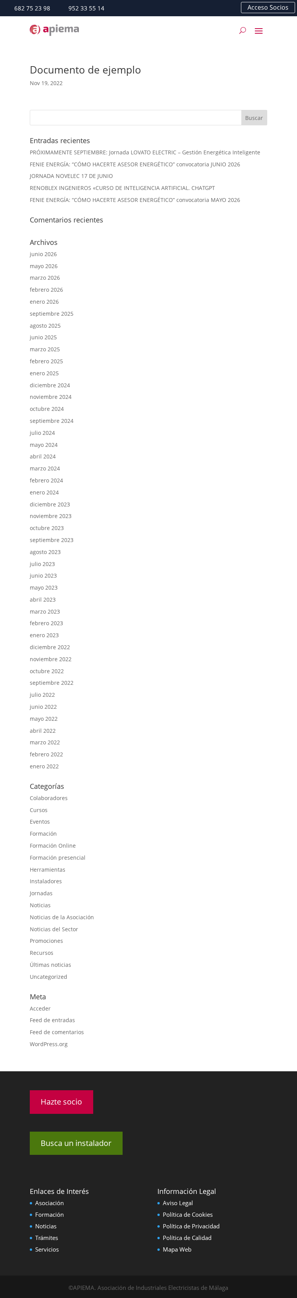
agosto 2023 (45, 552)
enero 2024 (44, 492)
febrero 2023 (46, 623)
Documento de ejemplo (85, 70)
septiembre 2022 (51, 682)
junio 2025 (43, 337)
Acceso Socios (268, 7)
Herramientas (47, 869)
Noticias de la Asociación (62, 917)
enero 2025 (44, 373)
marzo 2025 (45, 349)
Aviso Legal (178, 1203)
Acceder (40, 1008)
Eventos (40, 821)
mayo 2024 (44, 444)
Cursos (39, 810)
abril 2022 (43, 730)
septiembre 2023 (51, 540)
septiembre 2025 (51, 313)
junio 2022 (43, 706)
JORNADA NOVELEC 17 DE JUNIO (71, 176)
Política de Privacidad (191, 1226)
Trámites (46, 1238)
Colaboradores (49, 798)
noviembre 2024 (51, 396)
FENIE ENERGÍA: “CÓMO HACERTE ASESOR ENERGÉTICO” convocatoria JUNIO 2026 (135, 164)
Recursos (41, 952)
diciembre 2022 (50, 647)
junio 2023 (43, 575)
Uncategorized (48, 976)
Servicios (47, 1249)
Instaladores (46, 881)
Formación (43, 833)
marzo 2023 (45, 611)
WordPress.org (49, 1044)
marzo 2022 (45, 742)
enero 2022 (44, 766)
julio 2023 (42, 564)
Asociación (49, 1203)
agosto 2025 (45, 325)
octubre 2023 (47, 528)
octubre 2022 (47, 671)
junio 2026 (43, 254)
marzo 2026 (45, 277)
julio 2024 (42, 432)
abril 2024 (43, 456)
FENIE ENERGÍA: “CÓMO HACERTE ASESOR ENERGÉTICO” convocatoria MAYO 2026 (135, 200)
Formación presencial (57, 857)
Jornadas (41, 893)
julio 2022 (42, 694)
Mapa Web (177, 1249)
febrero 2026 (46, 289)
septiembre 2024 (51, 420)
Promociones (46, 940)
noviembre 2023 (51, 516)
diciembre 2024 (50, 385)
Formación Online (53, 845)
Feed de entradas (52, 1020)
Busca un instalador (76, 1143)
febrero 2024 (46, 480)
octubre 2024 (47, 408)
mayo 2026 (44, 266)
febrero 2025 (46, 361)
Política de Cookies (188, 1214)
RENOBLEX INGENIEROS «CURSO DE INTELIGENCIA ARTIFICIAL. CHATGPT (122, 188)
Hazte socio (61, 1101)
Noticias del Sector (54, 929)
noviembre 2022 (51, 659)
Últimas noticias (50, 964)
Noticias (40, 905)
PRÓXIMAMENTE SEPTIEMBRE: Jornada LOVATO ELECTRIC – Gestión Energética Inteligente (145, 152)
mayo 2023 (44, 587)
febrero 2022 (46, 754)
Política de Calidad (187, 1238)
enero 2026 (44, 301)
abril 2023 (43, 599)
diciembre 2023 (50, 504)
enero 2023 (44, 635)
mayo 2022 (44, 718)
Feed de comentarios (57, 1032)
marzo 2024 (45, 468)
